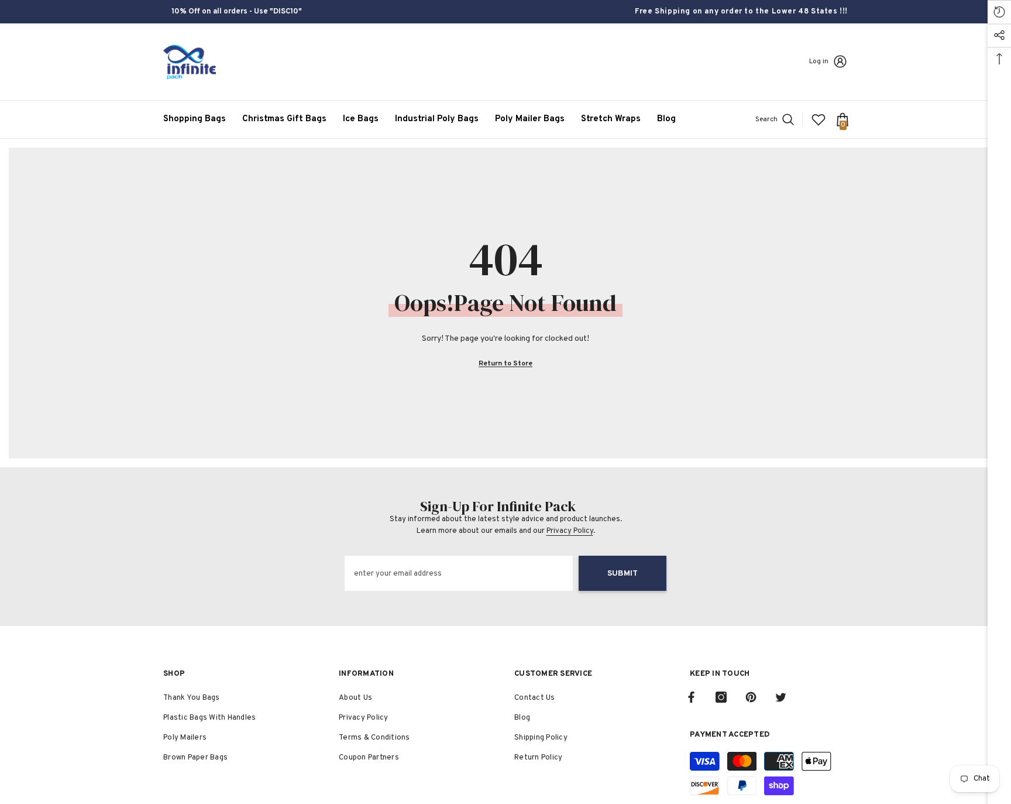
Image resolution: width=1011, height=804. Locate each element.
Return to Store (505, 363)
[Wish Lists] (818, 119)
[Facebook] (691, 697)
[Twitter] (781, 697)
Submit (622, 574)
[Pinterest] (751, 697)
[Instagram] (721, 697)
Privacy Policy (569, 531)
